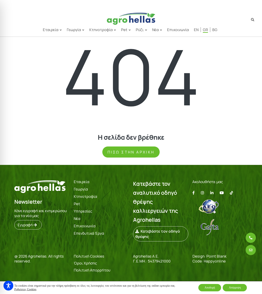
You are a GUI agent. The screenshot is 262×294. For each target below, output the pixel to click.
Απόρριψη (235, 287)
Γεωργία (74, 29)
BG (214, 29)
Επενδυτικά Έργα (89, 233)
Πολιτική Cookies (89, 256)
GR (205, 29)
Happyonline (215, 261)
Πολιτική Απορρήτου (92, 270)
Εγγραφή (26, 224)
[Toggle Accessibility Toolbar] (8, 285)
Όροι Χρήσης (85, 263)
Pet (124, 29)
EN (196, 29)
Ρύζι (140, 29)
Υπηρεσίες (83, 211)
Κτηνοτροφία (101, 29)
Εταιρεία (81, 181)
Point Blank (216, 256)
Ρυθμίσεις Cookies (25, 289)
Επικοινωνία (178, 29)
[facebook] (193, 192)
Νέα (155, 29)
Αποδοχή (209, 287)
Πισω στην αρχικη (130, 152)
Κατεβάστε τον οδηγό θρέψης (157, 234)
